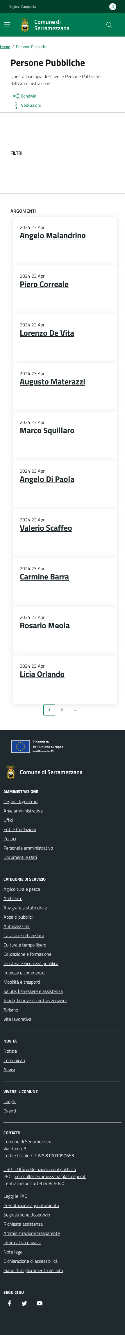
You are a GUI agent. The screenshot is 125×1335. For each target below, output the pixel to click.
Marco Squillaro (47, 430)
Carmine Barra (44, 576)
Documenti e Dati (20, 857)
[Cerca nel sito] (109, 25)
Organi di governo (20, 801)
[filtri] (71, 153)
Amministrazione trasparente (31, 1233)
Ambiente (12, 898)
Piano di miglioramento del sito (33, 1270)
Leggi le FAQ (15, 1196)
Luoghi (9, 1101)
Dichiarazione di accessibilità (30, 1261)
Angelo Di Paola (47, 479)
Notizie (10, 1050)
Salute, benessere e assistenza (33, 991)
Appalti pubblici (18, 916)
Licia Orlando (42, 674)
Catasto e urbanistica (23, 935)
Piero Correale (44, 284)
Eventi (9, 1110)
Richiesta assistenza (23, 1223)
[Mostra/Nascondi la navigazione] (6, 24)
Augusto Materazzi (52, 381)
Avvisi (9, 1069)
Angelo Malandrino (53, 235)
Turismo (10, 1009)
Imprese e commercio (23, 972)
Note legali (13, 1251)
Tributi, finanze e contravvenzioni (35, 1000)
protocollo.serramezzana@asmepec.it (49, 1176)
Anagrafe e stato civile (25, 907)
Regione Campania (22, 6)
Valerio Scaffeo (46, 527)
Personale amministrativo (28, 847)
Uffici (8, 819)
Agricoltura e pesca (21, 889)
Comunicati (14, 1060)
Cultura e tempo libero (24, 944)
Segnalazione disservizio (26, 1214)
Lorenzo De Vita (47, 332)
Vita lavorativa (17, 1019)
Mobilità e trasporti (21, 981)
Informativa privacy (22, 1242)
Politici (9, 838)
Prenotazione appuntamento (31, 1205)
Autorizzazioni (16, 926)
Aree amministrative (23, 810)
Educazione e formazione (27, 954)
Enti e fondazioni (19, 829)
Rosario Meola (45, 625)
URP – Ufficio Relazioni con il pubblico (39, 1169)
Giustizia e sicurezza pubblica (30, 963)
